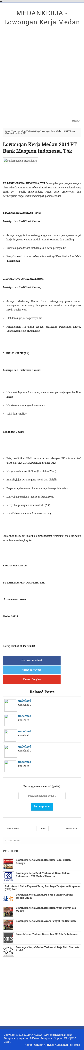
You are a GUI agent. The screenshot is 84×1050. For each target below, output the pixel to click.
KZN (67, 1038)
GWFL (7, 1042)
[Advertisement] (42, 68)
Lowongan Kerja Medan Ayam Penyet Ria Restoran (46, 920)
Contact (38, 1044)
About (28, 1044)
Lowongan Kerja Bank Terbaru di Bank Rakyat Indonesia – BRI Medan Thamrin (43, 874)
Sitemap (75, 1044)
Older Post (71, 828)
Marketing (34, 131)
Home (7, 131)
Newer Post (13, 828)
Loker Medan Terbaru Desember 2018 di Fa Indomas (47, 934)
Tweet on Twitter (31, 669)
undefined (24, 700)
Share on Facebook (31, 660)
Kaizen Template (42, 1038)
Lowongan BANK (20, 131)
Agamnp (24, 1038)
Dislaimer (62, 1044)
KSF (73, 1038)
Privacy (50, 1044)
